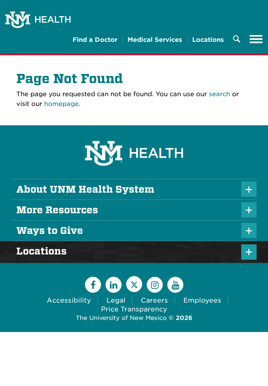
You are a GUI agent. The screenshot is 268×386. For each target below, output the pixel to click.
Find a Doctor (95, 40)
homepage (61, 104)
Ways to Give (49, 230)
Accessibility (69, 300)
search (219, 94)
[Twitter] (134, 284)
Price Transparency (134, 309)
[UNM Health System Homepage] (134, 135)
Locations (208, 40)
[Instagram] (155, 285)
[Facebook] (93, 285)
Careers (154, 300)
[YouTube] (175, 285)
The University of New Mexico (121, 317)
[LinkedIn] (114, 285)
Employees (202, 300)
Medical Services (154, 40)
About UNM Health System (85, 189)
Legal (116, 300)
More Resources (57, 210)
